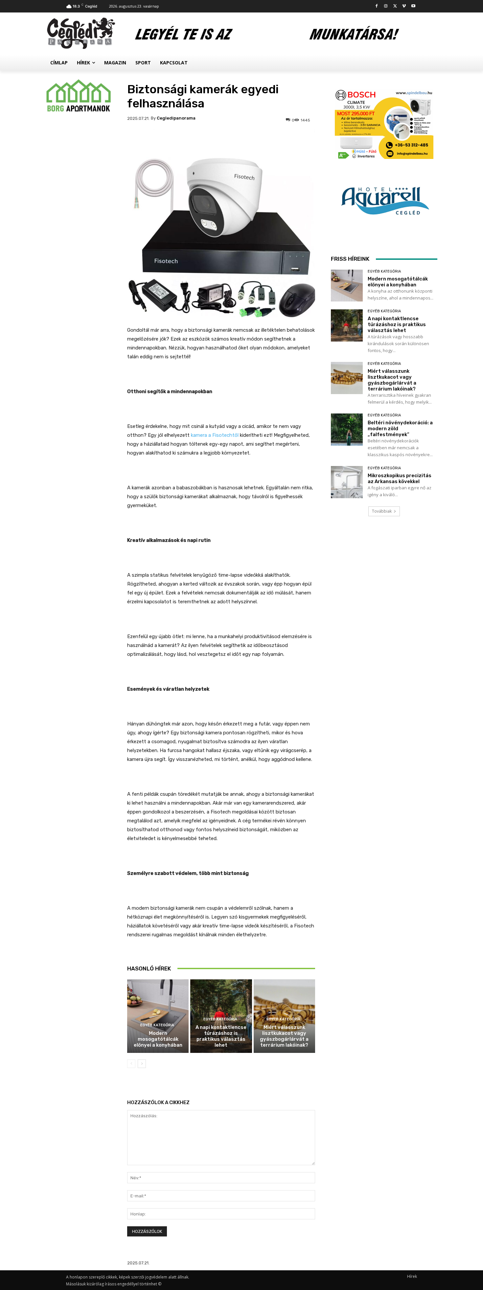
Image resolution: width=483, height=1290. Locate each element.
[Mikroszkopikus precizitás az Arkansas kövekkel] (347, 482)
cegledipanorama (176, 118)
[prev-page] (131, 1063)
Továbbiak (382, 511)
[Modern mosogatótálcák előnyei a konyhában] (158, 1016)
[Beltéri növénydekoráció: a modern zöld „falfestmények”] (347, 429)
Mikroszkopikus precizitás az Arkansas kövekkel (399, 478)
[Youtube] (413, 6)
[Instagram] (386, 6)
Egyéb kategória (157, 1025)
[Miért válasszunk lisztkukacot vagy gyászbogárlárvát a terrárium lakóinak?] (347, 378)
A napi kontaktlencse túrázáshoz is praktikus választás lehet (221, 1036)
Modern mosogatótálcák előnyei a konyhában (158, 1039)
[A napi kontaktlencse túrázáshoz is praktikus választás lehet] (347, 325)
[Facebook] (376, 6)
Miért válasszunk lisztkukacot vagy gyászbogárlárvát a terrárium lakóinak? (284, 1036)
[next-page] (142, 1063)
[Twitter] (395, 6)
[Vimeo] (404, 6)
